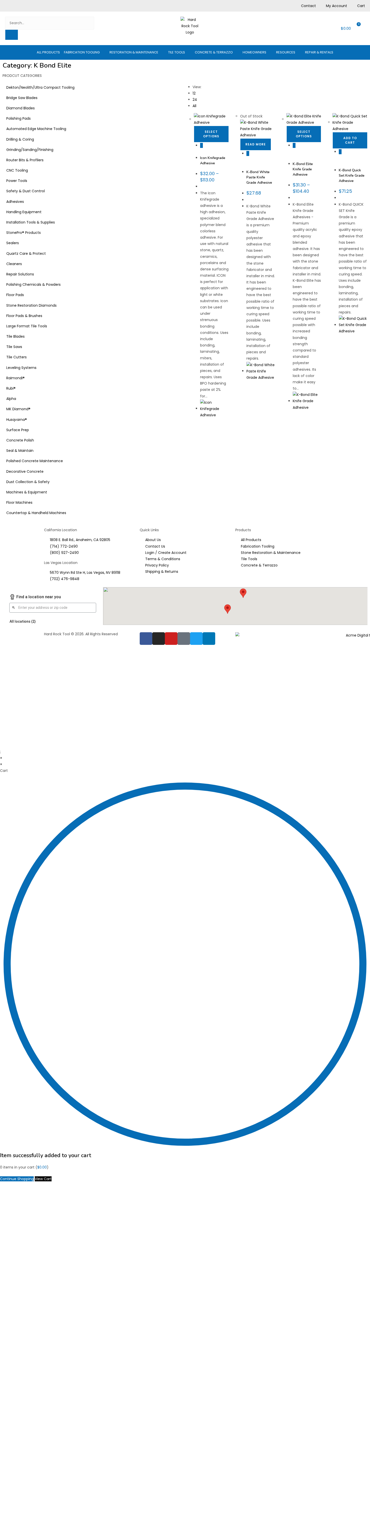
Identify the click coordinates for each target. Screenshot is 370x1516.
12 (194, 93)
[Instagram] (158, 638)
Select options (211, 134)
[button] (84, 52)
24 (195, 99)
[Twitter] (196, 638)
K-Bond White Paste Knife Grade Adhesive (259, 177)
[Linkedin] (209, 638)
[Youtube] (171, 638)
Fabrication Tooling (255, 162)
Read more (255, 144)
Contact (308, 5)
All (194, 105)
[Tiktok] (183, 638)
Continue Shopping (17, 1178)
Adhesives (208, 150)
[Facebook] (146, 638)
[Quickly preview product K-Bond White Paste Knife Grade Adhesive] (247, 153)
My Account (336, 5)
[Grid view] (189, 76)
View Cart (43, 1178)
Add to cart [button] (350, 140)
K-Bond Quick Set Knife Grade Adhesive (351, 175)
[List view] (191, 76)
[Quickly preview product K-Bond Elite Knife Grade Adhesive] (294, 145)
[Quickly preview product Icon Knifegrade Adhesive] (201, 145)
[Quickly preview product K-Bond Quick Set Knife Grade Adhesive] (340, 151)
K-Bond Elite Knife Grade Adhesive (303, 169)
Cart (361, 5)
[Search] (11, 34)
